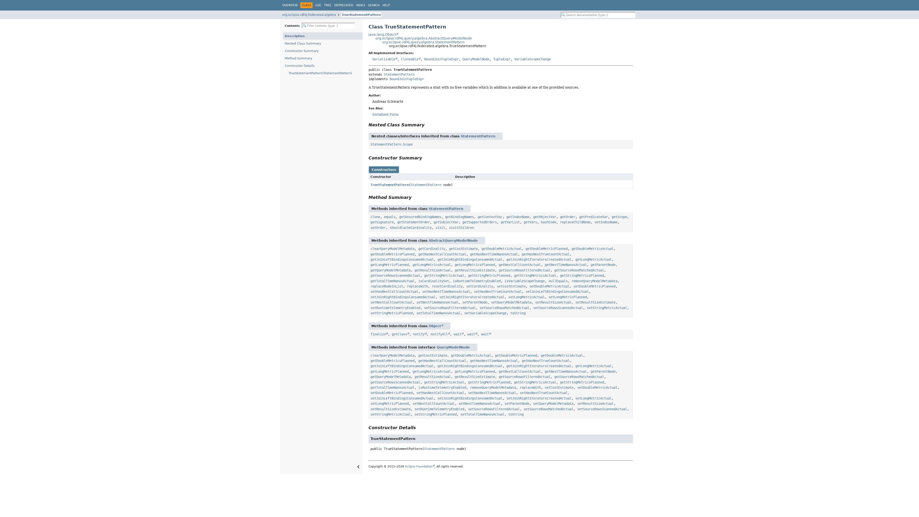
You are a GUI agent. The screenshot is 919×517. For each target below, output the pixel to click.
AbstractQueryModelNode (453, 240)
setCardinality (479, 286)
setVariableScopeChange (485, 313)
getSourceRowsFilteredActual (524, 270)
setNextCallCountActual (391, 302)
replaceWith (417, 286)
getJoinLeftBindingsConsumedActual (402, 259)
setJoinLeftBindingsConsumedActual (557, 291)
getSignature (381, 222)
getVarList (510, 222)
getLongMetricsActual (432, 265)
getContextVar (490, 217)
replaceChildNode (575, 222)
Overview (290, 5)
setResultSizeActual (553, 302)
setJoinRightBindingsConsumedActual (403, 297)
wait (457, 334)
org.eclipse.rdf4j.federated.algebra (309, 15)
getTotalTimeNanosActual (392, 281)
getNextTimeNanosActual (566, 265)
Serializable (383, 59)
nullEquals (558, 281)
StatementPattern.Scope (391, 144)
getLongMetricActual (593, 259)
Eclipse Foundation (418, 466)
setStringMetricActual (607, 308)
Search (374, 5)
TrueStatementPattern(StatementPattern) (320, 73)
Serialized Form (385, 114)
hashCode (548, 222)
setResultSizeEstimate (595, 302)
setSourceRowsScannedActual (558, 308)
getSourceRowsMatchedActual (579, 270)
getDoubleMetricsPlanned (392, 254)
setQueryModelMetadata (511, 302)
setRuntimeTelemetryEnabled (395, 308)
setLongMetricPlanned (568, 297)
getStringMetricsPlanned (582, 275)
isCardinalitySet (433, 281)
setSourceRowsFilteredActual (450, 308)
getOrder (567, 217)
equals (389, 217)
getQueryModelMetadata (390, 270)
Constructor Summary (302, 51)
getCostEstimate (463, 249)
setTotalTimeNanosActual (438, 313)
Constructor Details (300, 65)
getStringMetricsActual (535, 275)
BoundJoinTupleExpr (441, 59)
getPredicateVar (593, 217)
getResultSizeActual (433, 270)
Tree (327, 5)
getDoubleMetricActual (502, 249)
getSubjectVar (446, 222)
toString (518, 313)
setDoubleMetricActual (549, 286)
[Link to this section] (428, 124)
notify (419, 334)
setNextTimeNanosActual (437, 302)
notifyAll (439, 334)
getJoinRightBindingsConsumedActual (470, 259)
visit (440, 228)
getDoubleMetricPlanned (547, 249)
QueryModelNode (476, 59)
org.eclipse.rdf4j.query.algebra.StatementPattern (423, 42)
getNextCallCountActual (520, 265)
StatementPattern (399, 74)
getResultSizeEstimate (475, 270)
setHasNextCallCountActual (394, 291)
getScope (619, 217)
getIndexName (517, 217)
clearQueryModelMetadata (392, 249)
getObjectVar (544, 217)
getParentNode (603, 265)
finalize (378, 334)
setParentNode (474, 302)
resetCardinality (447, 286)
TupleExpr (501, 59)
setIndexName (605, 222)
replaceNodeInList (386, 286)
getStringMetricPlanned (489, 275)
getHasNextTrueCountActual (546, 254)
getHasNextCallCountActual (442, 254)
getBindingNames (459, 217)
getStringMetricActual (444, 275)
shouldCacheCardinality (411, 228)
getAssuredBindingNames (420, 217)
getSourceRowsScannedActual (395, 275)
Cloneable (409, 59)
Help (386, 5)
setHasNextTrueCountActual (498, 291)
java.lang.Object (382, 34)
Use (318, 5)
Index (360, 5)
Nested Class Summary (303, 43)
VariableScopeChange (532, 59)
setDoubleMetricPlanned (594, 286)
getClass (399, 334)
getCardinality (431, 249)
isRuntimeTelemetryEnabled (477, 281)
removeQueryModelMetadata (594, 281)
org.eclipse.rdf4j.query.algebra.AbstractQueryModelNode (423, 38)
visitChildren (461, 228)
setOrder (378, 228)
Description (295, 36)
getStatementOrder (413, 222)
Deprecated (343, 5)
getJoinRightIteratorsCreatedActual (539, 259)
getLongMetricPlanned (389, 265)
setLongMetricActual (526, 297)
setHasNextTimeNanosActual (446, 291)
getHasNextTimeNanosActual (494, 254)
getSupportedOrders (479, 222)
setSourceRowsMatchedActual (504, 308)
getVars (530, 222)
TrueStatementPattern (361, 15)
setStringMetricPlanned (391, 313)
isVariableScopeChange (524, 281)
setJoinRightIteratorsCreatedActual (471, 297)
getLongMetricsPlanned (475, 265)
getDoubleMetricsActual (593, 249)
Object (435, 326)
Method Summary (298, 58)
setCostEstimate (511, 286)
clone (375, 217)
